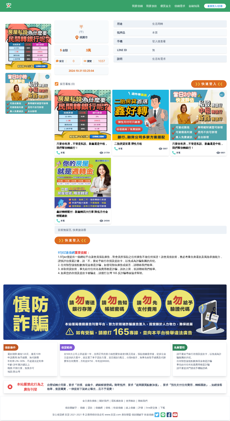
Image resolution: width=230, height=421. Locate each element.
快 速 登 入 (209, 84)
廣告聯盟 (126, 414)
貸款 (90, 407)
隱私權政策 (117, 400)
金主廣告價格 (90, 400)
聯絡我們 (142, 400)
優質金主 (165, 6)
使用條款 (130, 400)
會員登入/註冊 (215, 6)
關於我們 (104, 400)
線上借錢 (130, 407)
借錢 (82, 407)
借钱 (108, 407)
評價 (140, 407)
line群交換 (151, 407)
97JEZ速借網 (66, 252)
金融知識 (194, 6)
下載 (162, 407)
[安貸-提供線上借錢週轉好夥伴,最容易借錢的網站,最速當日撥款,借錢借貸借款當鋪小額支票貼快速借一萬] (8, 5)
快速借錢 (118, 407)
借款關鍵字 (137, 414)
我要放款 (151, 6)
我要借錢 (137, 6)
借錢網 (99, 407)
